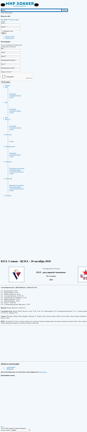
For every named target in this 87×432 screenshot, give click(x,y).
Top (2, 426)
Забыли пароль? (10, 36)
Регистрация (6, 82)
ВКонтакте (9, 369)
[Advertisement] (51, 343)
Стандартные (10, 367)
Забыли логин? (9, 38)
